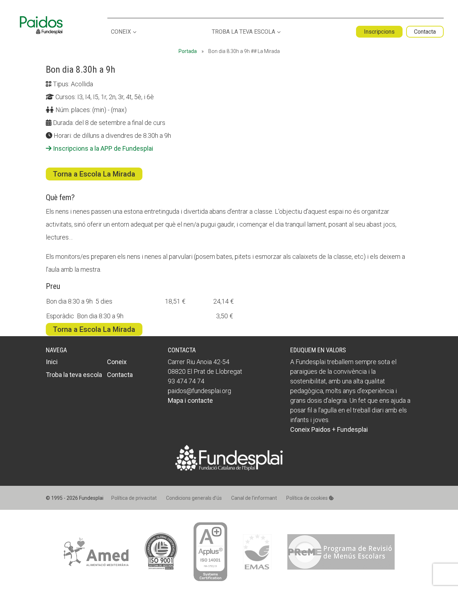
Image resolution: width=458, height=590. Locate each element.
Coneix (121, 32)
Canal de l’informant (254, 498)
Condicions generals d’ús (194, 498)
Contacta (425, 31)
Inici (52, 362)
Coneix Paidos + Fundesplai (329, 429)
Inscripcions (379, 31)
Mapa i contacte (190, 400)
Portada (188, 51)
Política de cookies (307, 498)
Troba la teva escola (243, 32)
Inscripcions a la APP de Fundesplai (102, 148)
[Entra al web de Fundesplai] (229, 468)
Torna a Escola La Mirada (94, 174)
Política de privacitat (134, 498)
